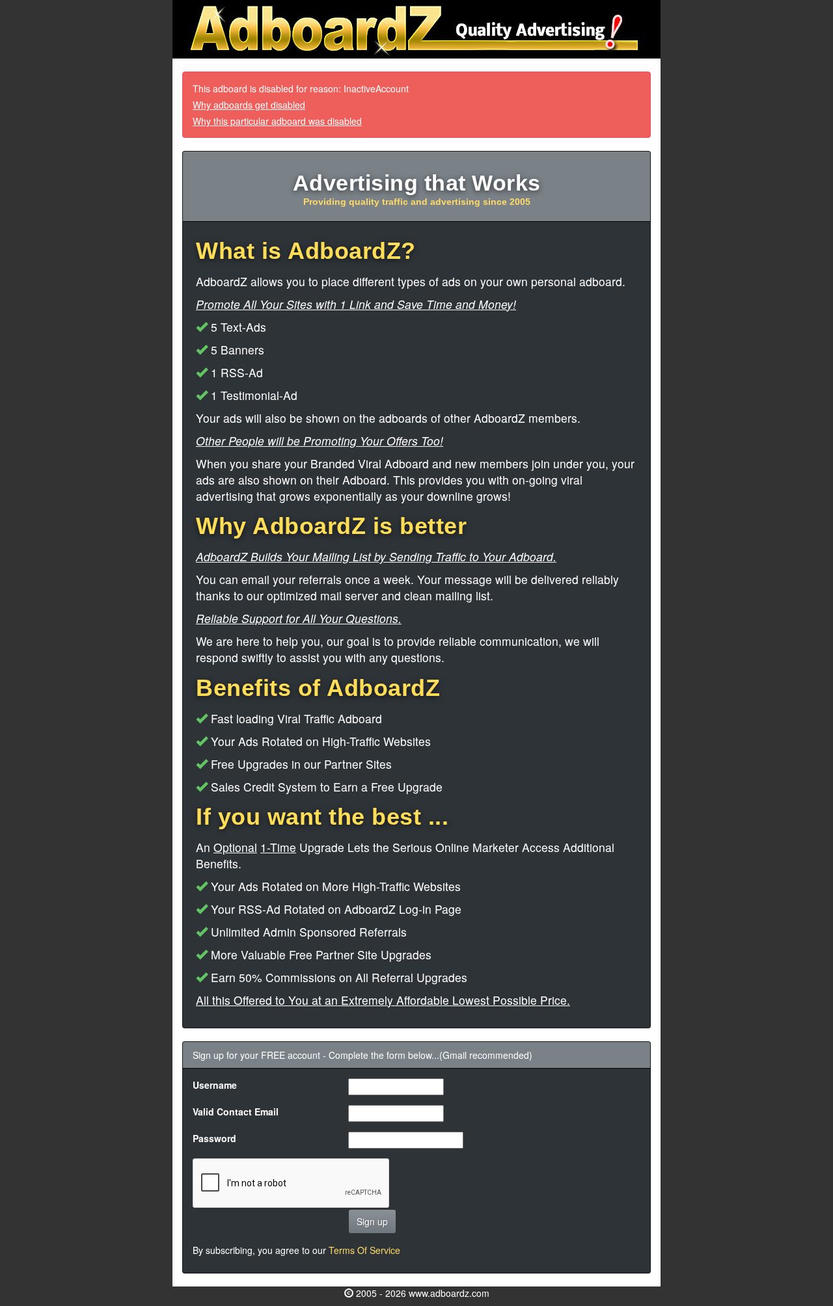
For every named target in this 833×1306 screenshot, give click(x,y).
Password (214, 1138)
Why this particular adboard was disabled (277, 120)
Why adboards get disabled (249, 104)
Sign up (372, 1221)
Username (215, 1084)
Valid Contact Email (236, 1111)
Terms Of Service (364, 1250)
